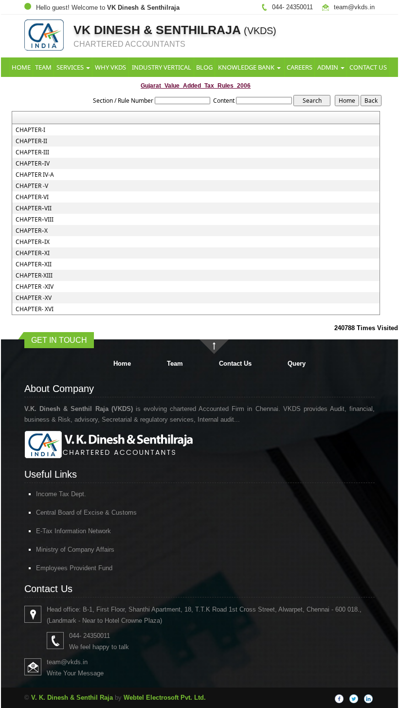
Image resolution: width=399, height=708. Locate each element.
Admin (328, 67)
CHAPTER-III (32, 152)
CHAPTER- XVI (35, 309)
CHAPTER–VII (34, 208)
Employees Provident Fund (74, 568)
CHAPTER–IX (33, 242)
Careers (299, 67)
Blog (204, 67)
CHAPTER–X (32, 231)
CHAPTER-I (30, 130)
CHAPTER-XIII (34, 275)
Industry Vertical (161, 67)
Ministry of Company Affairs (75, 549)
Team (43, 67)
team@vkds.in (354, 7)
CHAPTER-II (31, 141)
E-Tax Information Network (73, 531)
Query (297, 363)
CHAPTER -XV (34, 298)
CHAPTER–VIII (35, 220)
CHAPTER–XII (34, 264)
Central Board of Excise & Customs (86, 512)
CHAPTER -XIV (35, 287)
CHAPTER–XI (33, 253)
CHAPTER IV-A (35, 175)
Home (21, 67)
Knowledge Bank (247, 67)
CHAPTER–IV (33, 164)
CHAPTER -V (32, 186)
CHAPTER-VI (32, 197)
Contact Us (368, 67)
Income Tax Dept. (61, 494)
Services (70, 67)
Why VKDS (110, 67)
